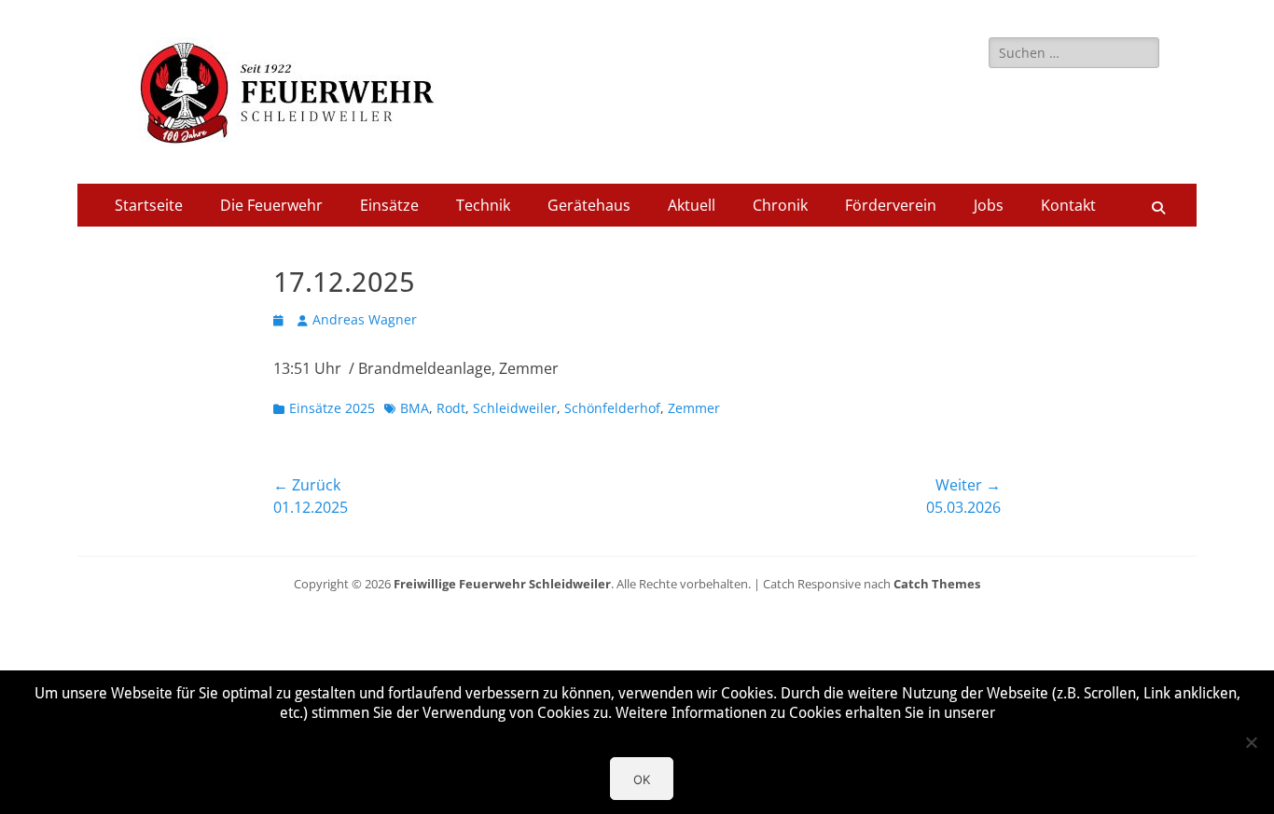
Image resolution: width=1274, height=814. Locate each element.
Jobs (989, 205)
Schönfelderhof (612, 408)
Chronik (780, 205)
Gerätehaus (588, 205)
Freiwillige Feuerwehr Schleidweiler (502, 583)
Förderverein (890, 205)
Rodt (450, 408)
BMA (414, 408)
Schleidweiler (515, 408)
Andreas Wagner (364, 319)
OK (641, 779)
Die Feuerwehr (271, 205)
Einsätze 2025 (332, 408)
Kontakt (1068, 205)
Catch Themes (936, 583)
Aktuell (691, 205)
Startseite (149, 205)
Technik (483, 205)
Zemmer (694, 408)
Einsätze (389, 205)
